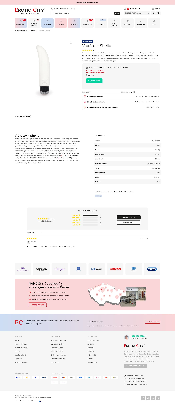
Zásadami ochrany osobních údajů (113, 326)
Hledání (17, 340)
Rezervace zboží (57, 351)
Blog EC (157, 8)
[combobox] (86, 13)
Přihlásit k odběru (153, 322)
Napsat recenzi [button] (129, 217)
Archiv (33, 30)
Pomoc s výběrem (21, 344)
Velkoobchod (92, 362)
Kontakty (91, 351)
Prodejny (91, 348)
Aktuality (91, 344)
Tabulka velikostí (20, 355)
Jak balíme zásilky (57, 344)
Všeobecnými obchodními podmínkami (40, 397)
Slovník (17, 351)
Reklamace (55, 362)
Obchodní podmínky (58, 358)
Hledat (117, 13)
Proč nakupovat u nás (58, 340)
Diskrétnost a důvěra (58, 355)
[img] (31, 239)
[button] (87, 50)
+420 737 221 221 (138, 336)
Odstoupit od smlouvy (135, 366)
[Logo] (31, 11)
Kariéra (90, 358)
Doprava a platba (57, 348)
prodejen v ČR (133, 9)
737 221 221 (65, 8)
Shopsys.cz (35, 400)
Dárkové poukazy (21, 362)
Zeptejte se (18, 358)
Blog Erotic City (93, 340)
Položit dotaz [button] (128, 222)
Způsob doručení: (133, 12)
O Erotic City (92, 355)
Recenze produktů (21, 348)
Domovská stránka (21, 30)
